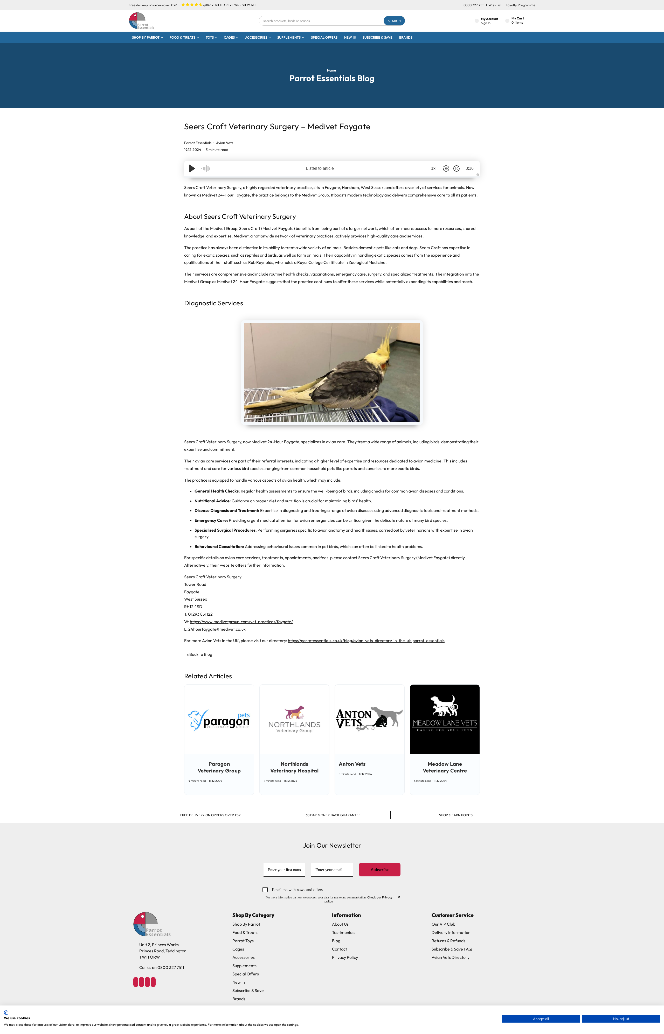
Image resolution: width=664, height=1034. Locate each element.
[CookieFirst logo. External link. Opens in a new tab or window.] (6, 1012)
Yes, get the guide (332, 539)
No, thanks (332, 558)
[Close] (403, 466)
